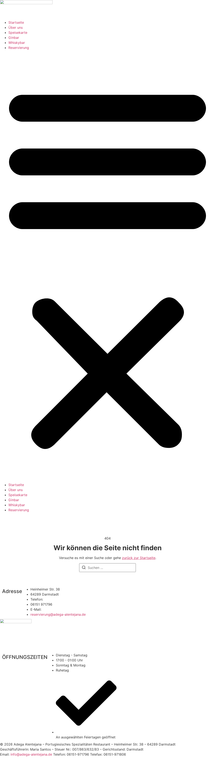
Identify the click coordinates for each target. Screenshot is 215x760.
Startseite (16, 22)
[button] (107, 266)
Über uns (15, 27)
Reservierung (18, 48)
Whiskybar (16, 42)
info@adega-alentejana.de (31, 754)
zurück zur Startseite (138, 558)
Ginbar (13, 37)
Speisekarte (17, 32)
